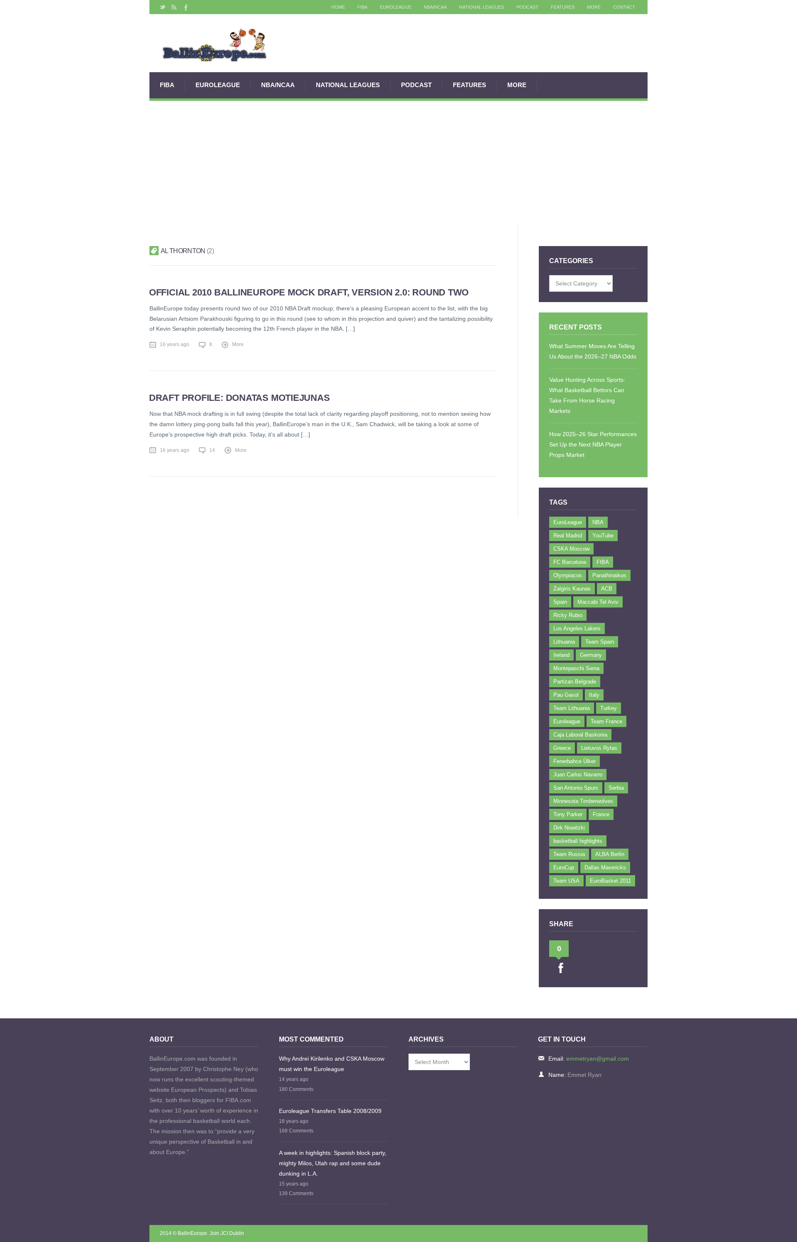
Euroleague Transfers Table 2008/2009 (330, 1111)
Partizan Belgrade (574, 681)
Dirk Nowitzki (569, 828)
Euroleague (566, 721)
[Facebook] (185, 7)
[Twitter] (162, 7)
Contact (624, 7)
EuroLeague (395, 7)
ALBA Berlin (609, 854)
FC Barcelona (569, 562)
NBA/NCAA (435, 7)
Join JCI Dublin (227, 1233)
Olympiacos (567, 575)
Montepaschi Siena (576, 668)
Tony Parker (567, 814)
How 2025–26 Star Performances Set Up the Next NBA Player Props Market (593, 444)
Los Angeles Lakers (577, 628)
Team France (606, 721)
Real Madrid (567, 535)
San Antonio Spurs (575, 788)
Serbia (616, 788)
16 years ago (174, 344)
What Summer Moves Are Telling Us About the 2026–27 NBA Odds (592, 351)
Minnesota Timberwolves (583, 801)
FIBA (362, 7)
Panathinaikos (609, 575)
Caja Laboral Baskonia (580, 735)
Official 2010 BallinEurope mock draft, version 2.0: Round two (309, 292)
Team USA (566, 881)
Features (563, 7)
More (594, 7)
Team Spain (599, 642)
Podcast (527, 7)
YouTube (603, 535)
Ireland (561, 655)
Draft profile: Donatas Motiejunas (239, 398)
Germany (591, 655)
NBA (598, 522)
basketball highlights (577, 841)
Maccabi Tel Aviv (598, 602)
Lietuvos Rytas (599, 748)
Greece (562, 748)
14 (212, 450)
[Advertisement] (398, 163)
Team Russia (569, 854)
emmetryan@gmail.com (597, 1058)
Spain (560, 602)
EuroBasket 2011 (610, 881)
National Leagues (481, 7)
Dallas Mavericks (605, 867)
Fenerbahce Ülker (574, 761)
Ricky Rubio (567, 615)
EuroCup (563, 867)
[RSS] (173, 7)
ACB (606, 589)
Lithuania (564, 642)
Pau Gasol (566, 695)
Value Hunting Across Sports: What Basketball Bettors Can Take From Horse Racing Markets (587, 395)
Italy (594, 695)
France (601, 814)
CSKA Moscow (571, 549)
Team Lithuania (571, 708)
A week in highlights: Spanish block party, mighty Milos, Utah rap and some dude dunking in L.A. (332, 1163)
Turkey (608, 708)
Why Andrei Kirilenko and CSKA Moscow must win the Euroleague (331, 1063)
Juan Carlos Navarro (577, 774)
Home (338, 7)
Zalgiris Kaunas (572, 589)
